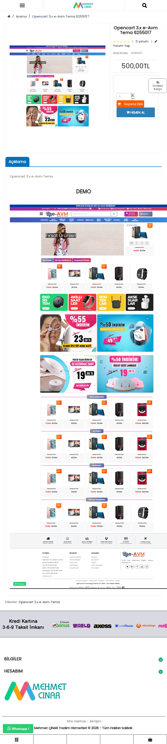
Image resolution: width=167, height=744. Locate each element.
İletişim (95, 721)
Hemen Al (137, 112)
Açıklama (17, 161)
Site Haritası (76, 721)
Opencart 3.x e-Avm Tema (39, 602)
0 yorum (142, 41)
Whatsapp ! (20, 729)
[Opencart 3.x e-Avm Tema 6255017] (57, 86)
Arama (21, 16)
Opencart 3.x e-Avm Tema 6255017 (60, 16)
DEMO (83, 191)
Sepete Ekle (132, 104)
